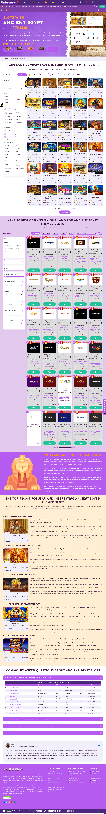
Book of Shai (80, 90)
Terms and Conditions (96, 778)
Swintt (77, 96)
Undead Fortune (65, 154)
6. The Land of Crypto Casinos (55, 782)
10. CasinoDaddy (52, 791)
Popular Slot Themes (74, 778)
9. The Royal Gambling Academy (55, 789)
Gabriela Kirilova (17, 746)
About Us (93, 782)
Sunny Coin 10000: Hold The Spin (95, 132)
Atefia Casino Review (65, 250)
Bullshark (77, 138)
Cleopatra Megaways (49, 111)
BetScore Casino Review (95, 250)
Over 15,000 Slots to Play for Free (77, 771)
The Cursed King (65, 111)
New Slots (41, 2)
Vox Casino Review (96, 424)
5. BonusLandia (51, 780)
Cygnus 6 (34, 154)
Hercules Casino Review (80, 287)
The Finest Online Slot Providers (76, 776)
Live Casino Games (73, 780)
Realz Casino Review (80, 355)
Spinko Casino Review (34, 250)
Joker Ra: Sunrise (96, 111)
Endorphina (93, 117)
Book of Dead (49, 90)
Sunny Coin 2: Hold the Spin (64, 176)
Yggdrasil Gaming (79, 182)
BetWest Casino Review (33, 287)
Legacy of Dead (15, 594)
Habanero (78, 161)
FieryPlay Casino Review (64, 287)
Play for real (34, 125)
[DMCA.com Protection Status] (7, 798)
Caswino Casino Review (95, 389)
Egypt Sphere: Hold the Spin (80, 110)
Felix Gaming (93, 161)
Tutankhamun (19, 51)
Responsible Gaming (96, 771)
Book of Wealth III (65, 132)
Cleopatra (8, 51)
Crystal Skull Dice (49, 154)
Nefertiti (53, 49)
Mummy (42, 51)
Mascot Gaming (97, 38)
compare (38, 266)
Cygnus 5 (49, 132)
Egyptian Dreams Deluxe (80, 154)
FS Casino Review (65, 321)
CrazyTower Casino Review (80, 250)
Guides (89, 2)
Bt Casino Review (34, 424)
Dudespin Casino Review (95, 355)
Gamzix (77, 38)
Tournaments (75, 2)
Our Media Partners (74, 785)
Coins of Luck (96, 90)
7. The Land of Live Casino (54, 785)
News (95, 2)
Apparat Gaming (78, 34)
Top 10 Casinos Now (11, 10)
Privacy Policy (94, 776)
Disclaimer (93, 773)
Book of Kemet (49, 176)
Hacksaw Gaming (63, 117)
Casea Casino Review (65, 355)
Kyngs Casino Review (49, 287)
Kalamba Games (88, 38)
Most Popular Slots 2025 (75, 773)
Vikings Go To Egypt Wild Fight (80, 176)
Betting (83, 2)
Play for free (34, 124)
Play (33, 270)
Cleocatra (16, 655)
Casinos (21, 2)
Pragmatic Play (78, 42)
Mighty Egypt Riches (34, 111)
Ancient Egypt (16, 623)
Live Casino (66, 2)
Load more (65, 212)
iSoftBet (46, 117)
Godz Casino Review (33, 355)
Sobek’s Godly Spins (65, 198)
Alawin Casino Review (49, 389)
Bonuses (49, 2)
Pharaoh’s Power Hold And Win (80, 197)
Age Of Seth (80, 132)
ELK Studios (98, 34)
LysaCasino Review (65, 424)
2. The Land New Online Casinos (55, 773)
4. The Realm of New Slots (54, 778)
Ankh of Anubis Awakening (95, 176)
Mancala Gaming (32, 96)
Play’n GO (47, 96)
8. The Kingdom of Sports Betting (56, 787)
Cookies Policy (94, 780)
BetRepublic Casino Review (49, 355)
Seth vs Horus (34, 176)
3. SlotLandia (51, 776)
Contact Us (94, 785)
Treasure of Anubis (95, 197)
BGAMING (88, 34)
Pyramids (30, 51)
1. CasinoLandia (51, 771)
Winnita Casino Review (80, 424)
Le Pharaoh (34, 132)
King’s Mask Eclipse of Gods (34, 197)
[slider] (5, 259)
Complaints (102, 2)
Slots (35, 2)
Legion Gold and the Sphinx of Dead (49, 197)
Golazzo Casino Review (96, 321)
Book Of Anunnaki (95, 154)
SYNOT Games (94, 96)
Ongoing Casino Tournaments (76, 782)
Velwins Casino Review (80, 321)
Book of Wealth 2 (65, 90)
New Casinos (28, 2)
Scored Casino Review (49, 250)
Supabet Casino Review (49, 321)
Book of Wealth (34, 90)
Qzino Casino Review (49, 424)
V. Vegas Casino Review (33, 321)
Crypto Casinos (56, 2)
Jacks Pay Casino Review (64, 389)
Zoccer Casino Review (34, 389)
